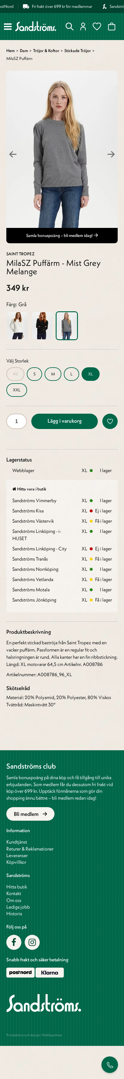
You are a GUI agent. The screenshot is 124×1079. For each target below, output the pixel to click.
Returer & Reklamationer (30, 849)
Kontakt (13, 893)
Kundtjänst (16, 842)
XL (90, 374)
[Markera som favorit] (110, 421)
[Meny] (8, 26)
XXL (16, 390)
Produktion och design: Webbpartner (34, 1035)
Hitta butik (16, 887)
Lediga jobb (18, 907)
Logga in (84, 26)
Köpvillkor (16, 862)
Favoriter (98, 26)
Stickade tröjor (77, 50)
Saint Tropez (20, 254)
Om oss (13, 900)
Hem (10, 50)
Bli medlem (27, 813)
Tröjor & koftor (46, 50)
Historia (14, 913)
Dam (24, 50)
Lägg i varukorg (65, 420)
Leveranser (17, 855)
